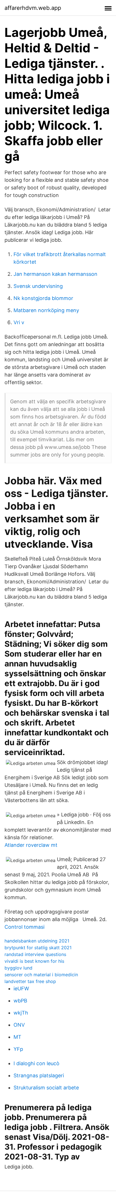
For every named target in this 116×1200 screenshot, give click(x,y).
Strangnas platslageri (39, 1075)
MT (17, 1037)
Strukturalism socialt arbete (46, 1088)
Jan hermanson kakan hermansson (55, 274)
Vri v (19, 322)
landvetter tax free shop (30, 981)
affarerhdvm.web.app (33, 8)
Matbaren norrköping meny (46, 310)
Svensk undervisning (38, 286)
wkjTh (21, 1013)
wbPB (20, 1001)
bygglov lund (18, 968)
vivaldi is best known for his (34, 961)
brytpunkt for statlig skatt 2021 (38, 947)
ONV (19, 1025)
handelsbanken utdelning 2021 (37, 941)
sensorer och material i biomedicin (41, 974)
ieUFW (21, 988)
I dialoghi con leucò (36, 1063)
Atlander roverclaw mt (31, 845)
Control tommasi (24, 927)
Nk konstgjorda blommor (43, 298)
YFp (18, 1049)
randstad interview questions (35, 954)
